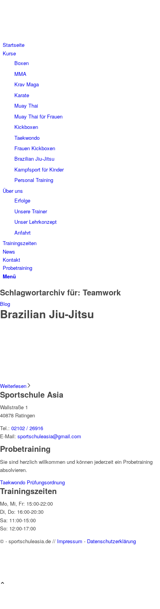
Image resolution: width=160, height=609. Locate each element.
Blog (5, 303)
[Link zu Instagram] (5, 558)
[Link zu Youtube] (5, 566)
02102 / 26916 (27, 428)
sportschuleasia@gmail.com (49, 436)
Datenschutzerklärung (111, 541)
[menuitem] (81, 45)
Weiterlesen (13, 385)
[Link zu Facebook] (5, 549)
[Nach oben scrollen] (2, 583)
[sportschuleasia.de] (58, 36)
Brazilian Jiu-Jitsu (47, 314)
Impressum (69, 541)
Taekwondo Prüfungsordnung (32, 482)
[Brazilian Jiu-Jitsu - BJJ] (80, 377)
